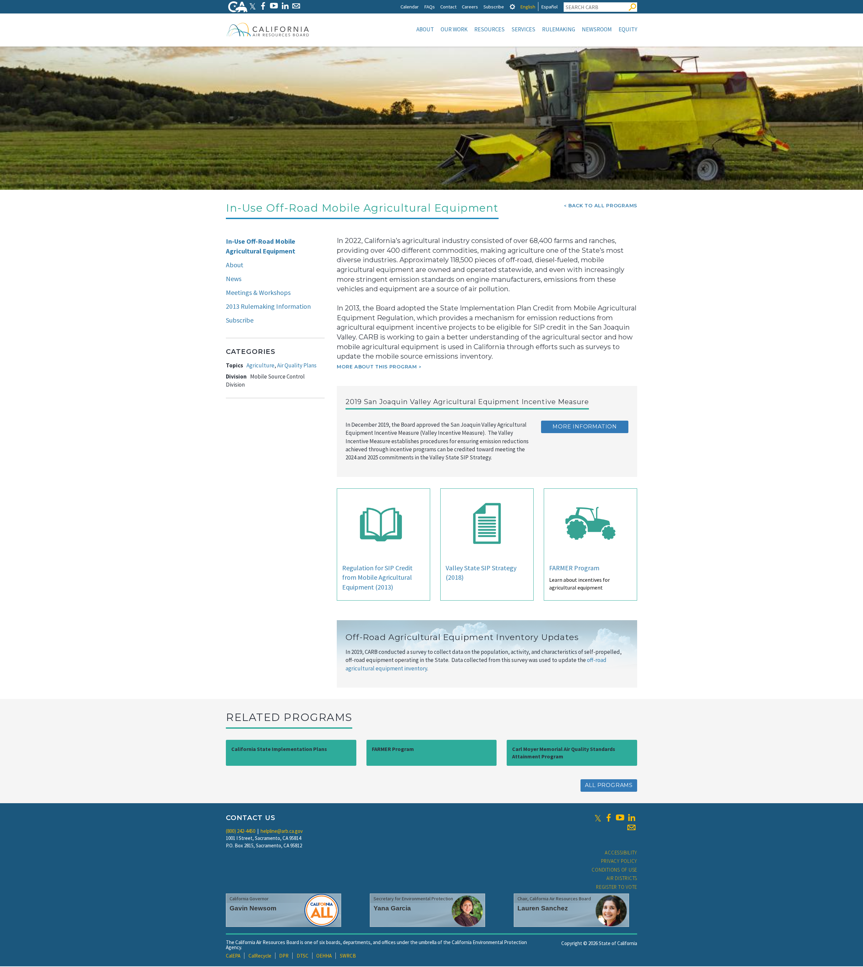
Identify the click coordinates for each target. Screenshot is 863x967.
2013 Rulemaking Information (268, 306)
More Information (585, 426)
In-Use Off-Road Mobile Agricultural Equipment (260, 246)
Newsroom (597, 29)
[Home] (268, 29)
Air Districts (621, 878)
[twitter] (597, 817)
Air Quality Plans (297, 365)
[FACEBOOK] (263, 6)
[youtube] (620, 817)
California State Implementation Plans (279, 749)
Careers (470, 6)
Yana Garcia (392, 908)
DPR (284, 956)
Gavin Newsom (253, 908)
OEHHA (324, 956)
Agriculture (260, 365)
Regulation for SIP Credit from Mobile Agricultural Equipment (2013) (377, 577)
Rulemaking (558, 29)
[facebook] (608, 817)
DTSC (302, 956)
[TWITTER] (252, 6)
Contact (448, 6)
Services (523, 29)
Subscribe (493, 6)
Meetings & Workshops (258, 292)
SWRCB (348, 956)
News (233, 278)
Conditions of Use (614, 870)
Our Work (454, 29)
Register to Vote (616, 887)
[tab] (512, 6)
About (425, 29)
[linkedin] (631, 817)
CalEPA (233, 956)
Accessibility (621, 852)
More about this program (377, 367)
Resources (489, 29)
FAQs (429, 6)
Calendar (409, 6)
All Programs (609, 785)
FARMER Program (574, 568)
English (527, 6)
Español (549, 6)
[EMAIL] (296, 6)
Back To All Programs (602, 206)
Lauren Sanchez (542, 908)
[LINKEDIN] (285, 6)
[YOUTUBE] (274, 6)
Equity (628, 29)
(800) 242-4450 (240, 831)
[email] (631, 827)
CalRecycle (259, 956)
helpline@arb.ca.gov (282, 831)
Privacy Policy (619, 861)
